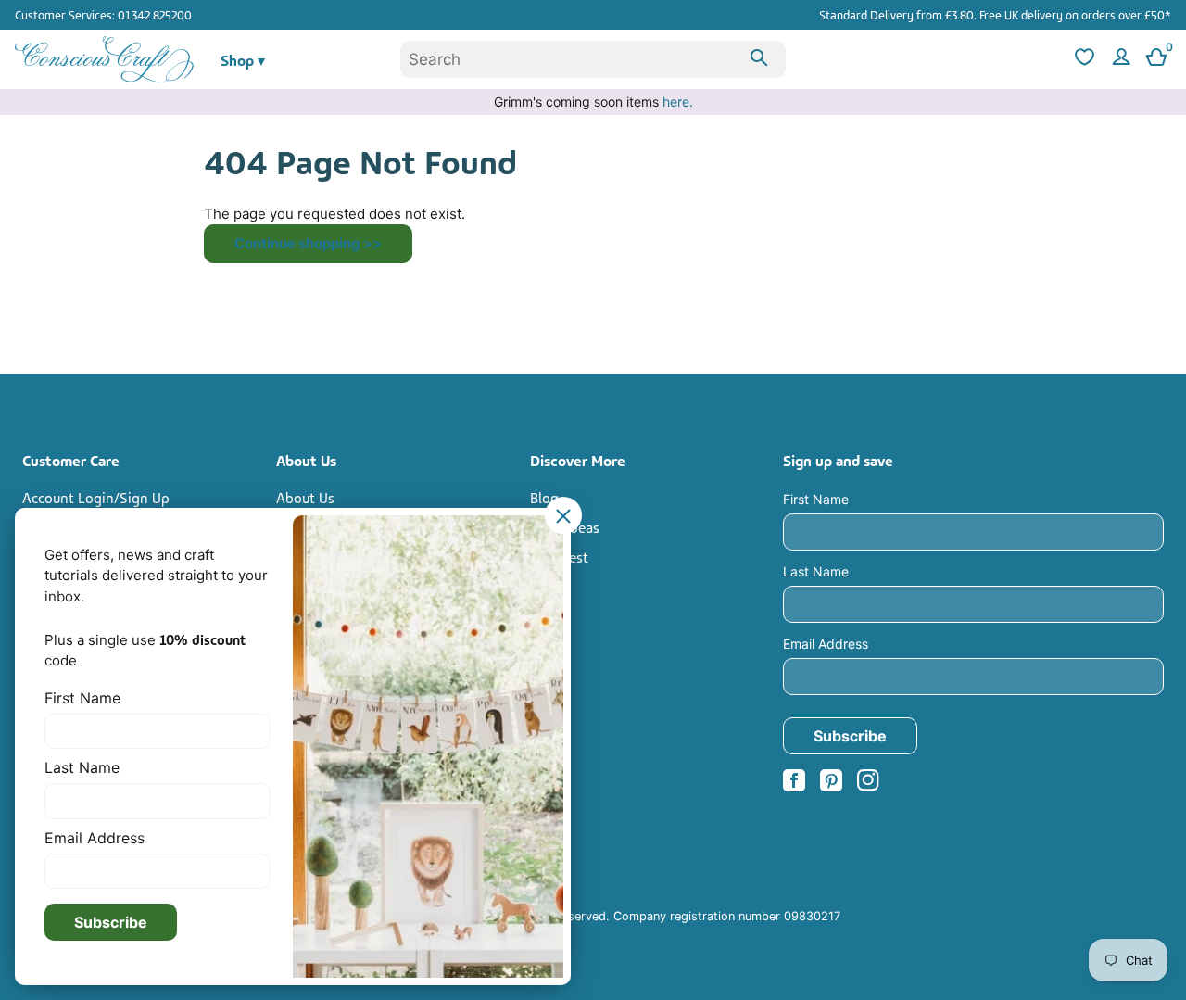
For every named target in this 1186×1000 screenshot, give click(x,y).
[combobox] (593, 59)
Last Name (816, 571)
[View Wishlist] (1082, 59)
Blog (544, 497)
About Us (305, 497)
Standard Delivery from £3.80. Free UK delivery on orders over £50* (995, 14)
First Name (816, 499)
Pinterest (559, 556)
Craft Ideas (564, 526)
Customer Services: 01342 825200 (103, 14)
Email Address (825, 644)
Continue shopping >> (308, 243)
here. (677, 101)
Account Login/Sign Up (96, 497)
